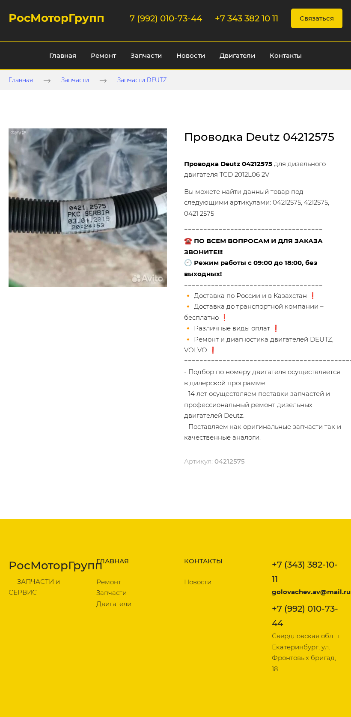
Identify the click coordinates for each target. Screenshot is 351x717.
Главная (62, 55)
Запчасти (146, 55)
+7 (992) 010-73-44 (305, 616)
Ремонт (103, 55)
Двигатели (237, 55)
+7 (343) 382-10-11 (305, 571)
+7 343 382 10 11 (246, 18)
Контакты (286, 55)
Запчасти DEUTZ (142, 79)
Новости (190, 55)
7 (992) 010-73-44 (166, 18)
